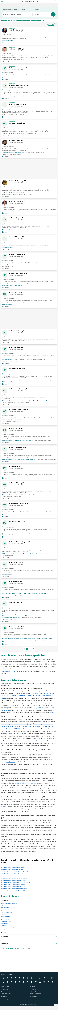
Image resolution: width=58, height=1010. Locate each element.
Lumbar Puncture (6, 729)
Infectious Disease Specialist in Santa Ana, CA (13, 867)
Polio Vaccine (5, 724)
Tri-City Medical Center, (46, 638)
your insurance (10, 762)
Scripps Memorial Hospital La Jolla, (35, 533)
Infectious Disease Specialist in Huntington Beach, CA (15, 882)
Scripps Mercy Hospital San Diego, (37, 640)
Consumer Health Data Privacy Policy (6, 992)
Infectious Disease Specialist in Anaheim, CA (13, 869)
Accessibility (4, 996)
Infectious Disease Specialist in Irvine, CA (12, 874)
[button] (56, 1)
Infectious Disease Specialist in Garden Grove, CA (14, 872)
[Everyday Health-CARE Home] (29, 1)
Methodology (5, 999)
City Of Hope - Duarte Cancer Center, (12, 381)
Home (2, 948)
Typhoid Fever (5, 696)
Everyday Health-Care (8, 671)
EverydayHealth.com (37, 708)
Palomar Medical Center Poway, (31, 638)
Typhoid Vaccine (36, 724)
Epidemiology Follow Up (21, 726)
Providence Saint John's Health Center (12, 285)
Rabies (36, 693)
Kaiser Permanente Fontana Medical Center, (14, 533)
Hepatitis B (14, 696)
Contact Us (33, 989)
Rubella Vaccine (48, 726)
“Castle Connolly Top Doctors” (24, 783)
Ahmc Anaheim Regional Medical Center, (25, 440)
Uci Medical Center (8, 40)
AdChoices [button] (33, 996)
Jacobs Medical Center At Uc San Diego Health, (43, 380)
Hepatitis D (42, 693)
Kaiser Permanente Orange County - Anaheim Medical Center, (18, 614)
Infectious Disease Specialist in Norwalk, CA (13, 891)
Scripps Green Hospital (9, 642)
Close (55, 1004)
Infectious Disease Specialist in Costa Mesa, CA (14, 878)
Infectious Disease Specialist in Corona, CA (13, 886)
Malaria (29, 696)
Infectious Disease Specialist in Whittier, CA (13, 884)
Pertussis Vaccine (47, 724)
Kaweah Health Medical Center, (31, 553)
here (52, 712)
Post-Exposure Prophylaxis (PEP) (20, 724)
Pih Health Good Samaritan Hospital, (12, 593)
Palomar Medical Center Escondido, (12, 638)
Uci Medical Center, (8, 359)
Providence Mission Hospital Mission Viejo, (13, 152)
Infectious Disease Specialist (13, 948)
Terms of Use (4, 989)
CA (23, 948)
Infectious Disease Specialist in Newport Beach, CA (15, 880)
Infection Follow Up (7, 726)
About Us (32, 986)
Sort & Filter (51, 24)
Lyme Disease (36, 696)
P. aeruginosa (22, 696)
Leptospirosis (45, 696)
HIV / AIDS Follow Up (35, 726)
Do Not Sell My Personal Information (35, 992)
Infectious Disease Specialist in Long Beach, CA (14, 888)
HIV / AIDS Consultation (20, 729)
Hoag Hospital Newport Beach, (22, 380)
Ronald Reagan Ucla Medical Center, (12, 617)
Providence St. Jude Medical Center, (24, 400)
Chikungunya (50, 693)
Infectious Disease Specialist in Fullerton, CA (13, 876)
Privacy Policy (5, 986)
